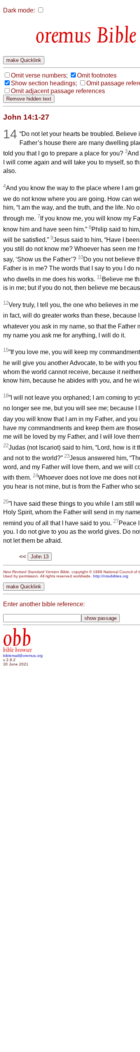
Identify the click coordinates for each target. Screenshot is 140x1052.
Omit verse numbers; (39, 75)
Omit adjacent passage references (58, 91)
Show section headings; (44, 83)
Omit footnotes (97, 75)
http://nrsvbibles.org (110, 576)
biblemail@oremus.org (23, 655)
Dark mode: (19, 10)
